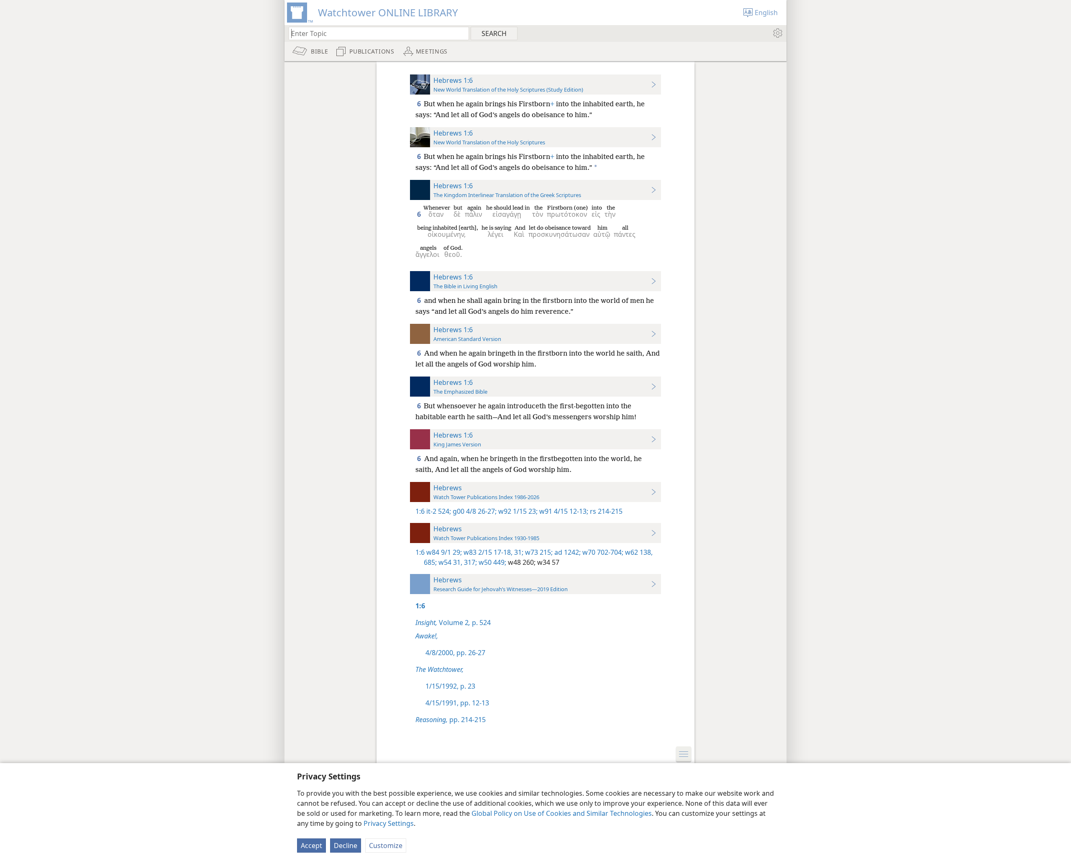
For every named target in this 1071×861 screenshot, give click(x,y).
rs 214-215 (605, 511)
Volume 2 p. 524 (453, 622)
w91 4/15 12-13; (563, 511)
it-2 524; (438, 511)
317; (469, 562)
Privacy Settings (389, 823)
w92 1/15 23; (517, 511)
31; (517, 552)
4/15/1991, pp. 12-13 (457, 702)
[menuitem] (777, 33)
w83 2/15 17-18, (487, 552)
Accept (311, 845)
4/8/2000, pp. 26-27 (455, 652)
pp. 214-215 (450, 719)
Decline (345, 845)
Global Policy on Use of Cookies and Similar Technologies (561, 813)
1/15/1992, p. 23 (450, 686)
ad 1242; (567, 552)
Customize (385, 845)
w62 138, (638, 552)
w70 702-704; (602, 552)
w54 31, (449, 562)
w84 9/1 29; (444, 552)
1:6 (420, 511)
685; (430, 562)
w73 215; (538, 552)
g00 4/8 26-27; (474, 511)
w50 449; (491, 562)
